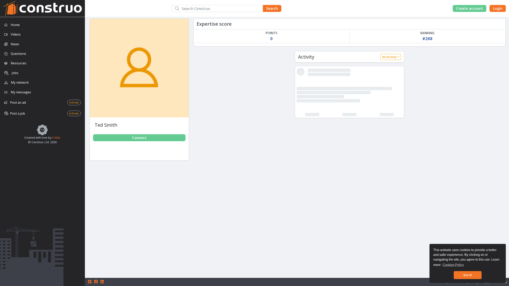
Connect (139, 137)
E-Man (56, 137)
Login (497, 8)
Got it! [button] (467, 275)
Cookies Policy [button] (453, 265)
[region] (42, 151)
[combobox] (226, 8)
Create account (469, 8)
